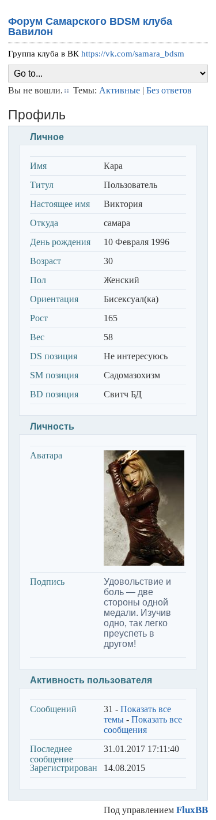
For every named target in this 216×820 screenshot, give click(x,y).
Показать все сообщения (143, 724)
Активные (119, 90)
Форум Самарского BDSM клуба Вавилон (90, 26)
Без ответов (169, 90)
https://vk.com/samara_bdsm (132, 53)
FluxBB (192, 809)
